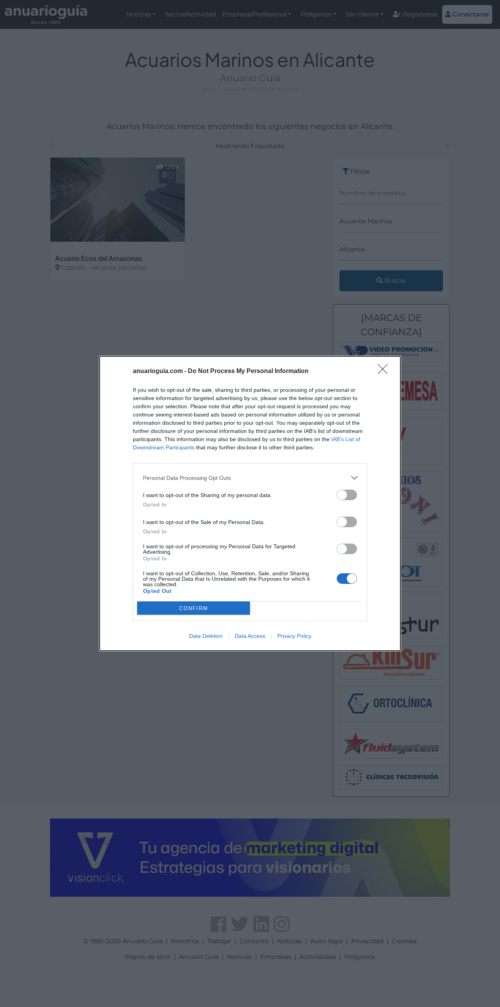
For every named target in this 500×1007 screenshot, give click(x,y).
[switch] (347, 495)
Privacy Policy (294, 636)
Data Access (250, 636)
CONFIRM (193, 608)
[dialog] (250, 503)
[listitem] (250, 478)
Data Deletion (206, 636)
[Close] (385, 371)
